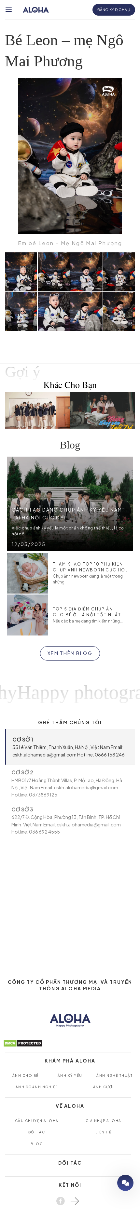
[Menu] (9, 9)
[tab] (70, 747)
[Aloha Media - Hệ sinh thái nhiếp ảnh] (36, 10)
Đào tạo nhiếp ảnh (107, 1182)
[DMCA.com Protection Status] (23, 1042)
